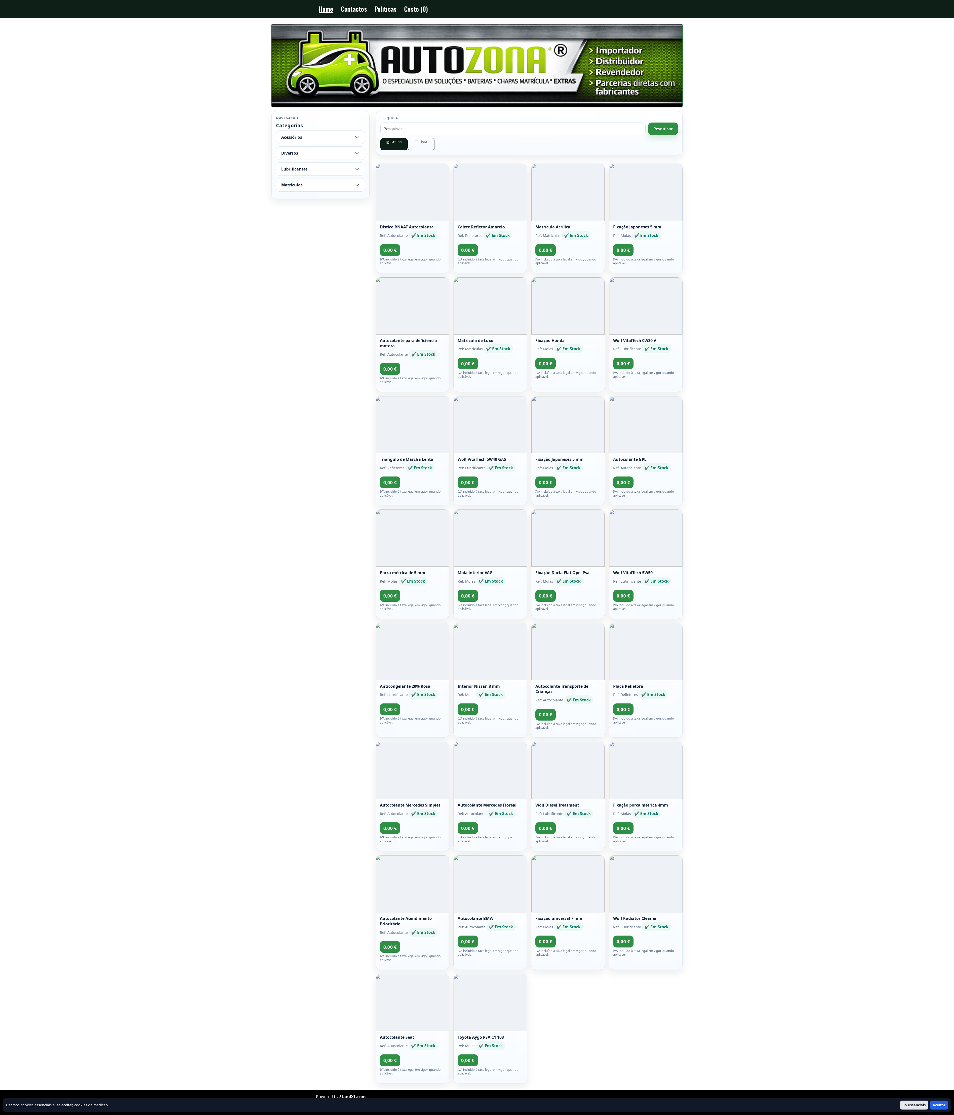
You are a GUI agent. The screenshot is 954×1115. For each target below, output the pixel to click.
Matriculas (292, 185)
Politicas (385, 8)
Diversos (289, 153)
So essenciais (914, 1105)
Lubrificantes (294, 169)
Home (326, 8)
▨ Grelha (394, 141)
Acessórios (291, 137)
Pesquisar (663, 128)
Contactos (354, 8)
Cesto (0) (416, 8)
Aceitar (939, 1105)
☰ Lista (421, 141)
